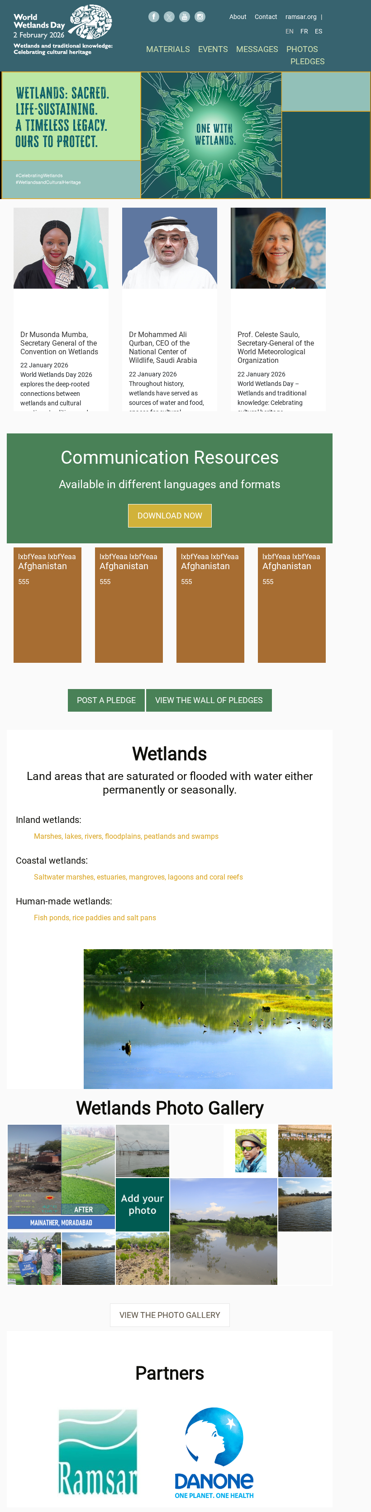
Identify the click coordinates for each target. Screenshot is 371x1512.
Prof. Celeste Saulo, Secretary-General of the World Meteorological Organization (276, 347)
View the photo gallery (169, 1315)
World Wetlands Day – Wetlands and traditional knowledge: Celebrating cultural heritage (272, 402)
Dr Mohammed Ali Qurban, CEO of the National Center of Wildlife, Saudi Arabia (163, 347)
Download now (170, 515)
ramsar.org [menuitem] (301, 16)
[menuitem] (168, 49)
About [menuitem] (238, 16)
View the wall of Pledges (209, 700)
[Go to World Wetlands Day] (63, 30)
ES (318, 31)
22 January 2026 (44, 365)
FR (304, 31)
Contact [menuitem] (266, 16)
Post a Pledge (106, 700)
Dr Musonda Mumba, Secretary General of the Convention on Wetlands (59, 343)
